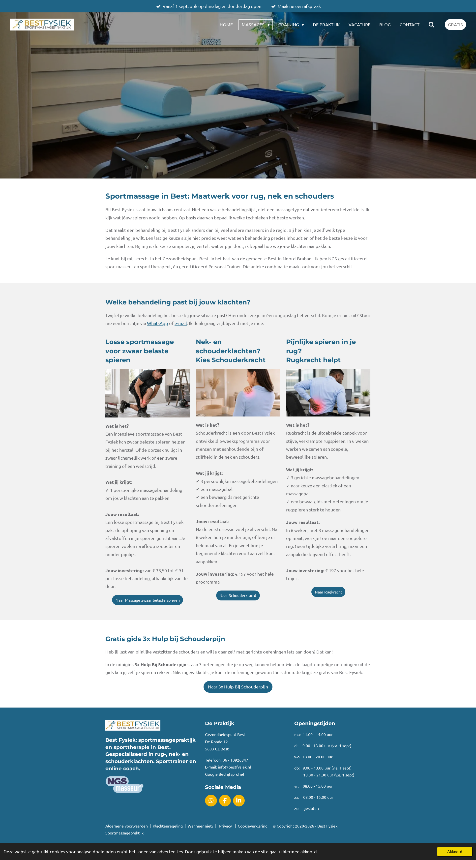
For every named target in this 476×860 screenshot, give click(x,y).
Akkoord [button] (454, 851)
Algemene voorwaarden (126, 825)
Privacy (225, 825)
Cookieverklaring (253, 825)
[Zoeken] (431, 24)
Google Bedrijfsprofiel (224, 773)
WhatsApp (157, 323)
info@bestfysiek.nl (234, 766)
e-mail (181, 323)
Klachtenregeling (168, 825)
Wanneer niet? (200, 825)
